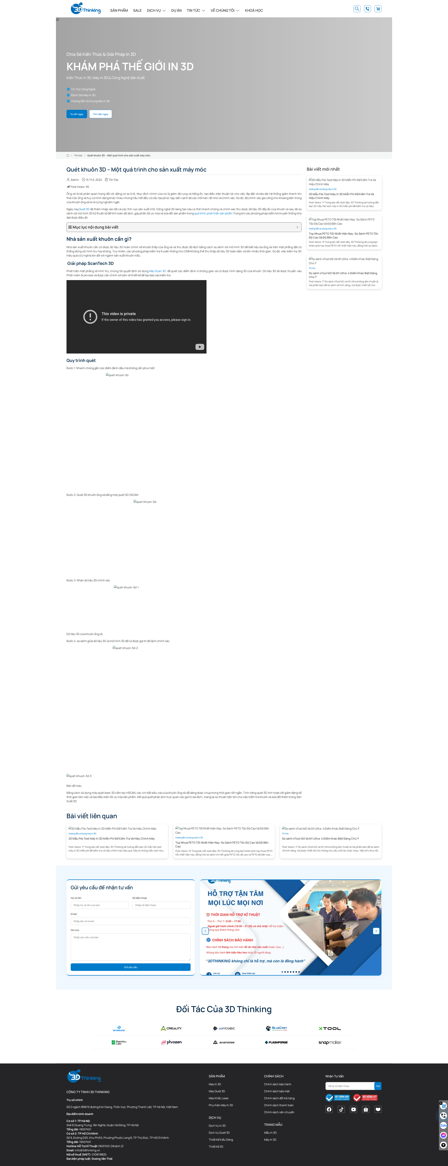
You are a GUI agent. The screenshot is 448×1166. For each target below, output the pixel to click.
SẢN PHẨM (119, 10)
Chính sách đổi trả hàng (279, 1098)
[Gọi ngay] (443, 1115)
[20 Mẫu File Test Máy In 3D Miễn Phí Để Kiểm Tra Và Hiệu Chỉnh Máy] (344, 182)
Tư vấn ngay (76, 114)
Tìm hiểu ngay (100, 114)
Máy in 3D (270, 1140)
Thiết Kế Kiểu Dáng (221, 1140)
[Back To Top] (443, 1145)
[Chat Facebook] (443, 1135)
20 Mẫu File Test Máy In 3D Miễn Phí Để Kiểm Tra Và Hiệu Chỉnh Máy (112, 838)
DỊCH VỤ (154, 10)
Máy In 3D (215, 1084)
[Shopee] (365, 1109)
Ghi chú (75, 930)
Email (74, 914)
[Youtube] (353, 1109)
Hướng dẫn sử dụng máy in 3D (323, 189)
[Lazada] (378, 1109)
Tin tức (78, 155)
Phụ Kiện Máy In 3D (221, 1105)
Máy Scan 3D (157, 271)
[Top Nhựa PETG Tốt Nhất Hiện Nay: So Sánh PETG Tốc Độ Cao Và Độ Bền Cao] (344, 221)
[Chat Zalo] (443, 1125)
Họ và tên (76, 898)
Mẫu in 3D (270, 1133)
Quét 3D (84, 209)
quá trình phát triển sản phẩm (213, 213)
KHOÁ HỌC (254, 10)
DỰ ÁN (176, 10)
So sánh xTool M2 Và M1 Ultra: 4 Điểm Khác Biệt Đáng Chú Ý (320, 838)
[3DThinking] (85, 8)
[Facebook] (329, 1109)
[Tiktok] (341, 1109)
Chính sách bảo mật (277, 1091)
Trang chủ (67, 155)
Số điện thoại (139, 898)
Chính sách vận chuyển (279, 1112)
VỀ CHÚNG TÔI (222, 10)
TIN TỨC (193, 10)
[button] (205, 931)
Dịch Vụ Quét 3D (219, 1133)
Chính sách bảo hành (277, 1084)
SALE (137, 10)
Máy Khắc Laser (219, 1098)
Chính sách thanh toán (279, 1105)
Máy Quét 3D (217, 1091)
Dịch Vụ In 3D (217, 1126)
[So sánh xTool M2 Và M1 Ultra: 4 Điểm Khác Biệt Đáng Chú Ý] (344, 261)
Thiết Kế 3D (216, 1147)
